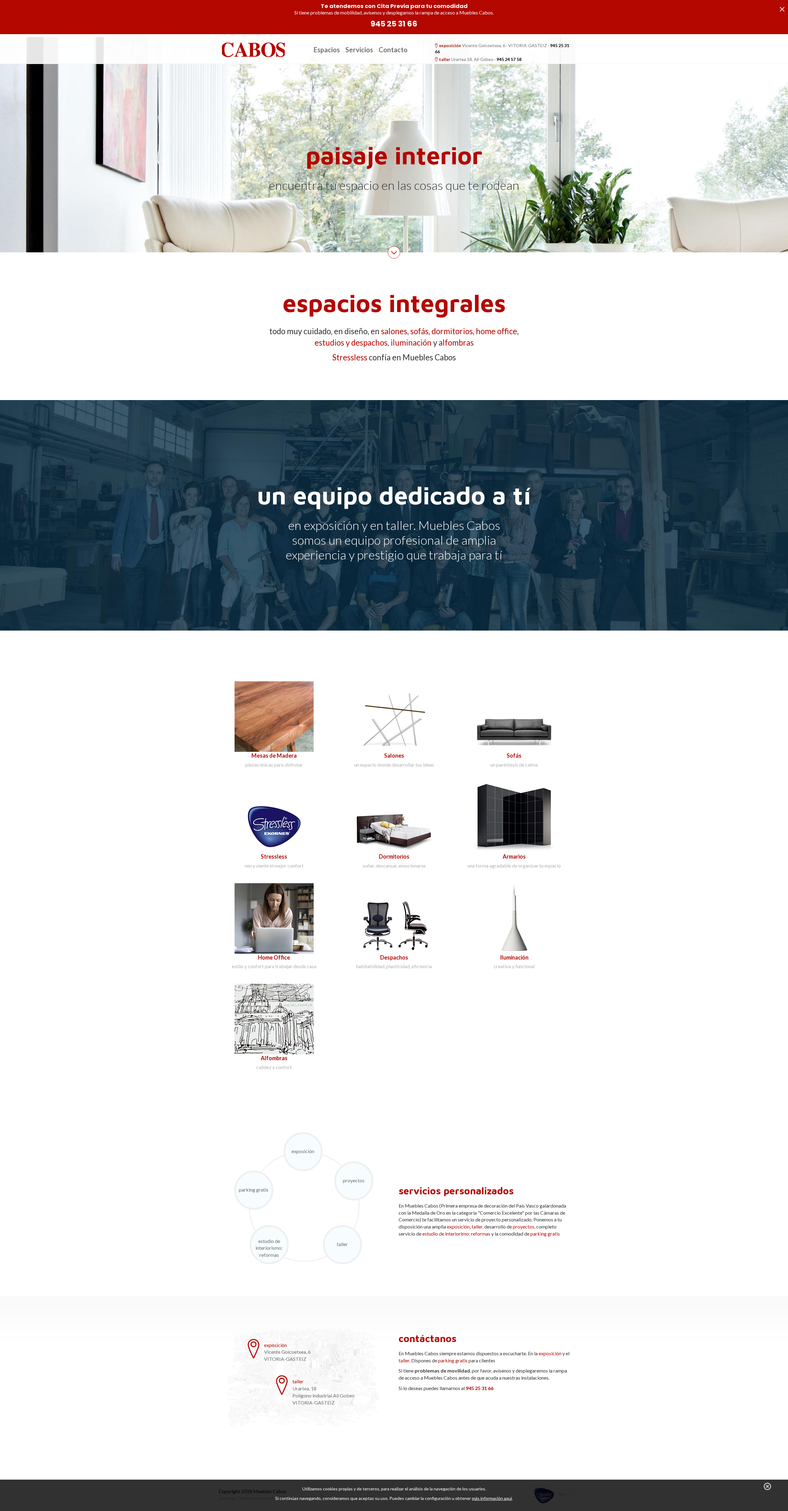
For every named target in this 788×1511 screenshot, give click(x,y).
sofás (419, 331)
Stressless (349, 357)
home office (496, 331)
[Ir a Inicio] (253, 49)
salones (394, 331)
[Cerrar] (767, 1486)
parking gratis (253, 1189)
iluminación (411, 342)
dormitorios (452, 331)
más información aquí (492, 1498)
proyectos (353, 1180)
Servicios (359, 50)
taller (444, 59)
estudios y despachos (351, 342)
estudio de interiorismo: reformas (269, 1248)
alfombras (456, 342)
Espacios (326, 50)
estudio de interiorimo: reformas (456, 1233)
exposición (450, 45)
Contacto (393, 50)
